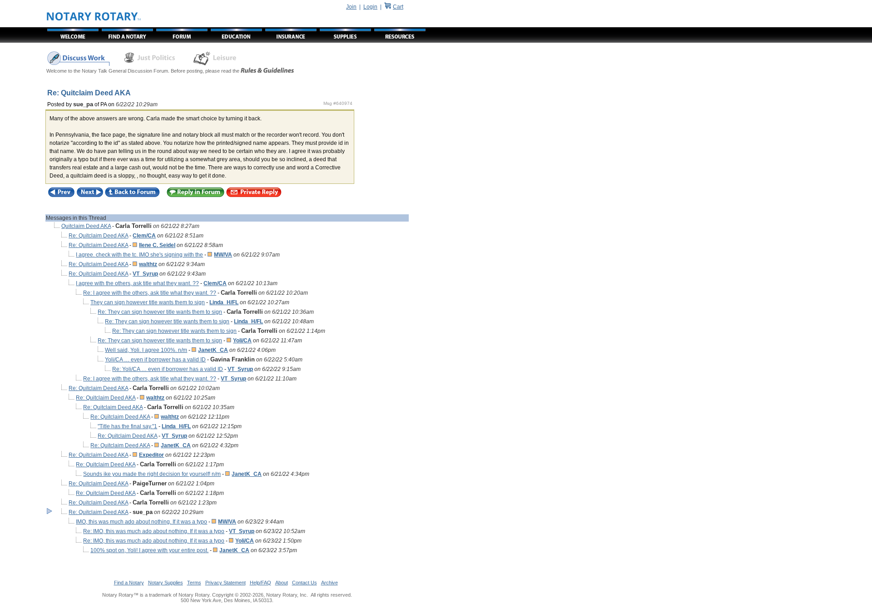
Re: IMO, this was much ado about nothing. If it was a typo (153, 531)
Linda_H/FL (223, 302)
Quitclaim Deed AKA (86, 226)
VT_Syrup (145, 274)
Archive (329, 582)
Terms (194, 582)
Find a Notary (129, 582)
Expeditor (151, 455)
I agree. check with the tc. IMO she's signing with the (139, 255)
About (281, 582)
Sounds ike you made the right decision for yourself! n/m (152, 474)
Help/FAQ (260, 582)
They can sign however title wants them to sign (147, 302)
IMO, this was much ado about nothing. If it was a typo (141, 522)
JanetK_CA (213, 350)
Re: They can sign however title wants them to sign (160, 312)
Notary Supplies (165, 582)
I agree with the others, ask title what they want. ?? (137, 283)
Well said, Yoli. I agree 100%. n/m (146, 350)
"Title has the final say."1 (127, 426)
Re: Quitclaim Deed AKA (98, 235)
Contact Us (304, 582)
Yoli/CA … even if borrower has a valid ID (155, 359)
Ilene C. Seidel (157, 245)
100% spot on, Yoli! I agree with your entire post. (149, 550)
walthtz (148, 264)
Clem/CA (144, 235)
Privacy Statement (225, 582)
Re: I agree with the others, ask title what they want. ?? (149, 293)
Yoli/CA (242, 340)
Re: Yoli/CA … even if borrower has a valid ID (167, 369)
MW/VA (223, 255)
